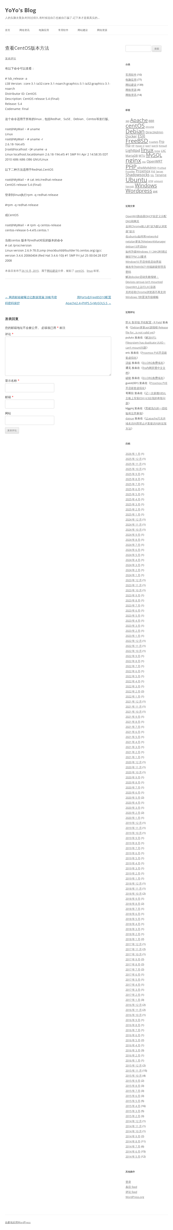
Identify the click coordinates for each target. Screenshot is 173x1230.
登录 (128, 1182)
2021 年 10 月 (134, 711)
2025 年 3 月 (133, 504)
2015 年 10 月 (134, 1075)
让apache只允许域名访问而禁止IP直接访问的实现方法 (146, 423)
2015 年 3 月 (133, 1111)
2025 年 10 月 (134, 469)
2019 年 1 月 (133, 878)
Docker (131, 136)
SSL (152, 175)
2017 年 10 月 (134, 954)
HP (133, 145)
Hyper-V (140, 145)
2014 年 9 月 (133, 1136)
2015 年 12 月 (134, 1065)
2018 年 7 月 (133, 909)
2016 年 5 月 (133, 1040)
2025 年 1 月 (133, 514)
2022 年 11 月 (134, 646)
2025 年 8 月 (133, 479)
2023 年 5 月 (133, 615)
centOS (79, 271)
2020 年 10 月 (134, 772)
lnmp (157, 151)
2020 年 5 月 (133, 797)
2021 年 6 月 (133, 732)
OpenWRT (154, 161)
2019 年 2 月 (133, 873)
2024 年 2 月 (133, 570)
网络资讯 (24, 30)
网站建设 (83, 30)
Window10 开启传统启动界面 (143, 262)
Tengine (160, 175)
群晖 (155, 191)
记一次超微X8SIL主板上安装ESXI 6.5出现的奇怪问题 (146, 398)
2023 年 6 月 (133, 610)
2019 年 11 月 (134, 828)
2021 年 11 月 (134, 706)
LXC (163, 151)
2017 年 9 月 (133, 959)
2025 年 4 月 (133, 499)
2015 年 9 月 (133, 1081)
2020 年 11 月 (134, 767)
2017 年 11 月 (134, 949)
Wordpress (139, 190)
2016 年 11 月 (134, 1010)
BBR (151, 121)
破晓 (128, 378)
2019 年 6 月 (133, 853)
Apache (139, 119)
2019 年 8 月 (133, 843)
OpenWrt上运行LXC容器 (141, 287)
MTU (142, 156)
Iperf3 (154, 145)
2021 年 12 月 (134, 701)
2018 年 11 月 (134, 888)
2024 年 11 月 (134, 524)
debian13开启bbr (136, 246)
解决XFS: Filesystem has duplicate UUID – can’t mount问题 (145, 342)
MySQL (154, 154)
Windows (146, 185)
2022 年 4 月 (133, 681)
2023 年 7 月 (133, 605)
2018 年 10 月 (134, 893)
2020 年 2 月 (133, 813)
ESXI (141, 136)
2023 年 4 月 (133, 620)
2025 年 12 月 (134, 459)
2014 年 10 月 (134, 1131)
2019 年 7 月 (133, 848)
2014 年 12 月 (134, 1121)
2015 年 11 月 (134, 1070)
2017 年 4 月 (133, 984)
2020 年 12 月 (134, 762)
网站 (8, 413)
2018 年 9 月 (133, 899)
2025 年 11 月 (134, 464)
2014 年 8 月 (133, 1141)
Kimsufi (163, 145)
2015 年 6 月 (133, 1096)
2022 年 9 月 (133, 656)
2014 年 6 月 (133, 1151)
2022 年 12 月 (134, 641)
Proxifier (130, 171)
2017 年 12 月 (134, 944)
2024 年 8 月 (133, 540)
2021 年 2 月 (133, 752)
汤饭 (128, 363)
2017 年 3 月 (133, 990)
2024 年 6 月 (133, 550)
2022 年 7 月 (133, 666)
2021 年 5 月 (133, 737)
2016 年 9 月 (133, 1020)
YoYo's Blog (20, 10)
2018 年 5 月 (133, 919)
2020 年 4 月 (133, 802)
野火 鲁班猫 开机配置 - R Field (144, 322)
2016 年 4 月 (133, 1045)
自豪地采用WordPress (18, 1222)
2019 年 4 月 (133, 863)
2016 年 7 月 (133, 1030)
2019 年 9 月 (133, 838)
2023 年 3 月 (133, 626)
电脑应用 (44, 30)
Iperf (148, 145)
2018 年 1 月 (133, 939)
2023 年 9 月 (133, 595)
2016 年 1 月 (133, 1060)
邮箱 (9, 397)
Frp (161, 141)
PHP (131, 166)
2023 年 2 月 (133, 631)
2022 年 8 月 (133, 661)
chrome (150, 126)
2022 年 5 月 (133, 676)
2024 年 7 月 (133, 545)
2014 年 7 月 (133, 1146)
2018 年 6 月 (133, 914)
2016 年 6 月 (133, 1035)
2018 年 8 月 (133, 904)
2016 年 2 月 (133, 1055)
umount (158, 181)
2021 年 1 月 (133, 757)
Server (159, 171)
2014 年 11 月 (134, 1126)
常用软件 (63, 30)
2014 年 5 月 (133, 1156)
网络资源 (102, 30)
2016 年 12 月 (134, 1005)
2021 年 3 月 (133, 747)
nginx (133, 160)
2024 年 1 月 (133, 575)
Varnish (130, 186)
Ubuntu (136, 179)
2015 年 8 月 (133, 1086)
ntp (144, 161)
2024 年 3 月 (133, 565)
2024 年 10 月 (134, 529)
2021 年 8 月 (133, 722)
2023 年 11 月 (134, 585)
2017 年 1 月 (133, 1000)
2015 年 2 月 (133, 1116)
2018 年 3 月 (133, 929)
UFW (150, 181)
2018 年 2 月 (133, 934)
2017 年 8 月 (133, 964)
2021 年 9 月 (133, 717)
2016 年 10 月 (134, 1015)
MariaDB (132, 156)
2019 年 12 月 (134, 823)
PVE (153, 171)
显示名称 (12, 381)
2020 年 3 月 (133, 808)
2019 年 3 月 (133, 868)
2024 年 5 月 (133, 555)
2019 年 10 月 (134, 833)
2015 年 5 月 (133, 1101)
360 (127, 121)
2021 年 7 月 (133, 727)
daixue (130, 418)
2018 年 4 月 (133, 924)
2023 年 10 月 (134, 590)
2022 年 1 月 (133, 696)
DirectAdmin (154, 132)
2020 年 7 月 (133, 787)
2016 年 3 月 (133, 1050)
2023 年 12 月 (134, 580)
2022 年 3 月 (133, 686)
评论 (9, 334)
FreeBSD (137, 141)
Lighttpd (133, 150)
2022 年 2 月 (133, 691)
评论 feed (131, 1192)
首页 (7, 30)
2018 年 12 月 (134, 883)
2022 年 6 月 (133, 671)
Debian (135, 131)
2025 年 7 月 (133, 484)
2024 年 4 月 (133, 560)
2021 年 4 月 (133, 742)
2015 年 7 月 (133, 1091)
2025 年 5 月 (133, 494)
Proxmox (143, 171)
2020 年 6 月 (133, 792)
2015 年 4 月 (133, 1106)
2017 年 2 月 (133, 995)
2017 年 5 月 (133, 979)
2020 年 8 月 (133, 782)
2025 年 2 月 (133, 509)
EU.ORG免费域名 (153, 363)
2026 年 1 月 (133, 454)
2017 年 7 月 (133, 969)
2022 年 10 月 (134, 651)
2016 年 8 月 (133, 1025)
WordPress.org (135, 1197)
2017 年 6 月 (133, 974)
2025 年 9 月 (133, 474)
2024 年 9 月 (133, 535)
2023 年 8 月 (133, 600)
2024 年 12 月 (134, 519)
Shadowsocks (138, 174)
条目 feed (131, 1187)
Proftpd (161, 167)
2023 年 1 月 (133, 636)
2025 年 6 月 (133, 489)
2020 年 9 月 (133, 777)
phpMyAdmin (147, 168)
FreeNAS (153, 142)
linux (90, 271)
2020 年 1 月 (133, 818)
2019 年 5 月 (133, 858)
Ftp (128, 145)
